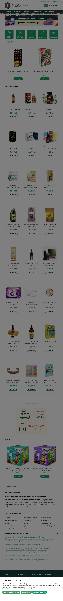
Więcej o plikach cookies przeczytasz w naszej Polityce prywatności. (18, 588)
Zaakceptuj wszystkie (39, 592)
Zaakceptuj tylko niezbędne (11, 592)
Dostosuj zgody (26, 592)
